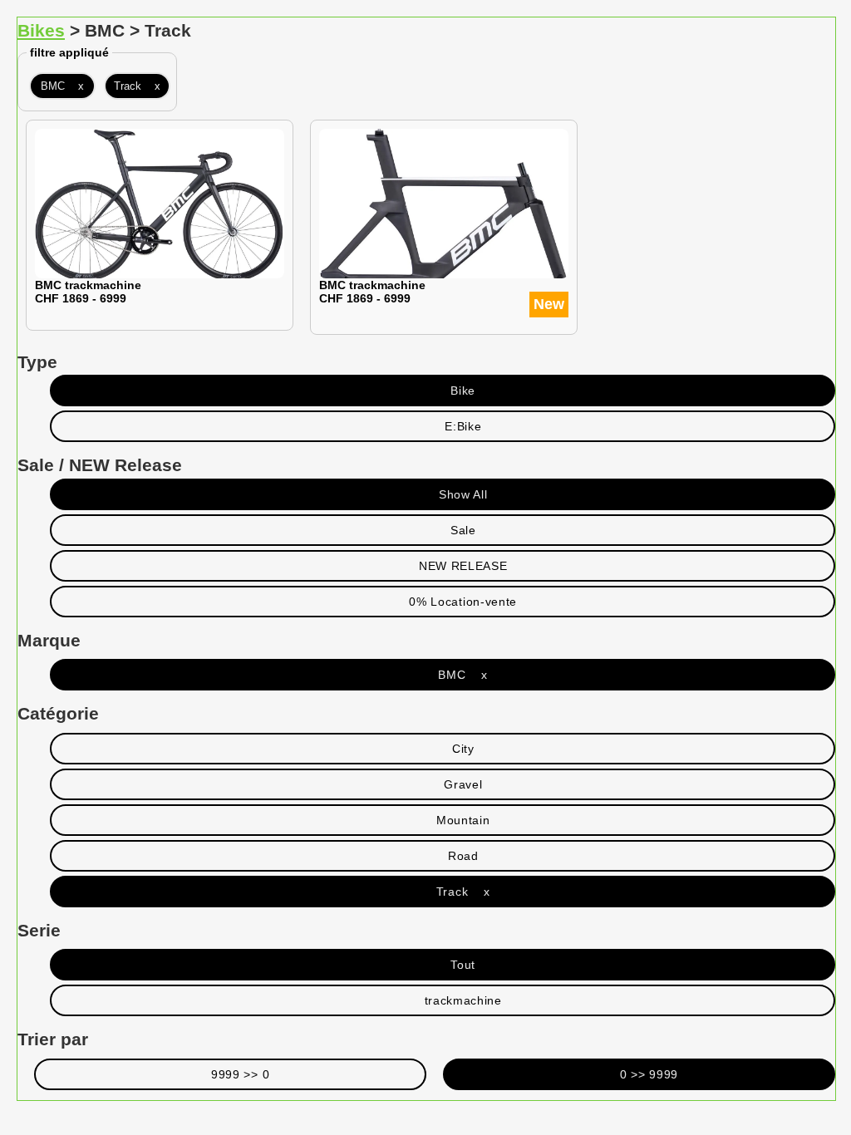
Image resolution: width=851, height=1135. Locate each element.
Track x (137, 86)
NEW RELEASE (463, 565)
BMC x (62, 86)
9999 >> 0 (240, 1074)
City (463, 748)
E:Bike (463, 426)
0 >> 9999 (649, 1074)
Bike (462, 390)
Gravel (463, 784)
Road (463, 855)
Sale (463, 530)
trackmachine (463, 1000)
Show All (463, 494)
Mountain (463, 820)
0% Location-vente (463, 601)
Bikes (41, 30)
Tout (462, 964)
